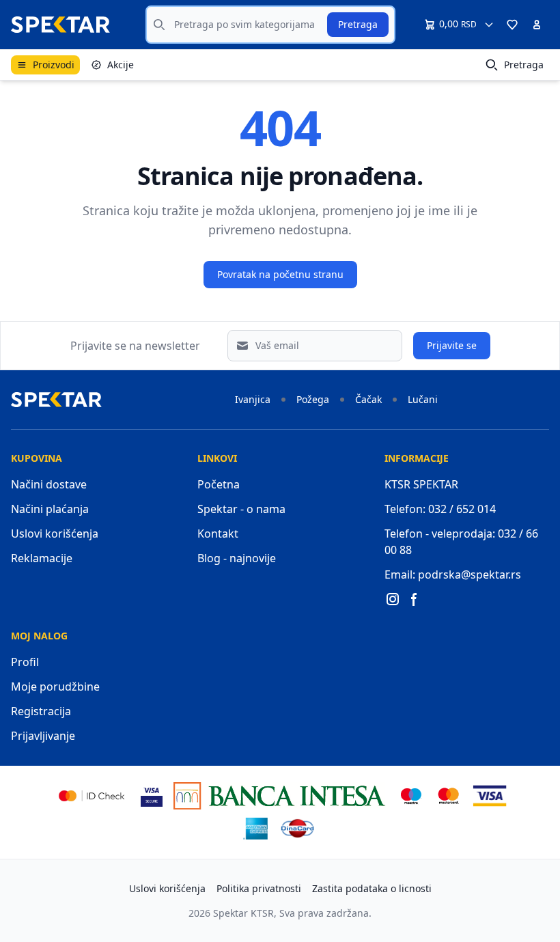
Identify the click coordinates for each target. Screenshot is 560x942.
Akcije (120, 64)
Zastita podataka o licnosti (372, 888)
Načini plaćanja (50, 508)
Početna (218, 484)
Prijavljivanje (43, 735)
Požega (312, 399)
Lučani (423, 399)
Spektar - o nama (241, 508)
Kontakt (217, 533)
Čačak (368, 399)
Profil (25, 661)
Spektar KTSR (243, 912)
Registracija (41, 711)
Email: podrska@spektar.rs (452, 574)
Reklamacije (41, 558)
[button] (512, 24)
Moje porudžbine (55, 686)
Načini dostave (49, 484)
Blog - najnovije (236, 558)
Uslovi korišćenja (54, 533)
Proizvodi (53, 64)
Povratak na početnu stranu (280, 274)
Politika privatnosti (258, 888)
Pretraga (358, 24)
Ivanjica (252, 399)
